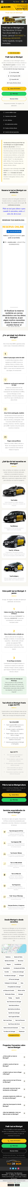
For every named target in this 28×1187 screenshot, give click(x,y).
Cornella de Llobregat (10, 975)
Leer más (11, 1185)
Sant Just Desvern (20, 1020)
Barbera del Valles (9, 960)
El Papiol (21, 975)
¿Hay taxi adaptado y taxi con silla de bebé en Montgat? (12, 1113)
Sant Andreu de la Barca (14, 1009)
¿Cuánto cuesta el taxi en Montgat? (10, 1065)
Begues (9, 964)
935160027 (19, 36)
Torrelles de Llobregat (9, 1031)
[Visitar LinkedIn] (16, 1169)
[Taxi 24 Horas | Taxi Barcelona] (7, 7)
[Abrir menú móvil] (2, 1)
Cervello (6, 971)
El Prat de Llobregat (14, 979)
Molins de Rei (21, 990)
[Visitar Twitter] (13, 1169)
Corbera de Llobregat (18, 971)
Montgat (20, 994)
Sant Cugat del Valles (14, 1016)
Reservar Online (14, 98)
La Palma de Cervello (8, 990)
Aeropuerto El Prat (14, 1035)
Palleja (10, 998)
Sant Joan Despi (7, 1020)
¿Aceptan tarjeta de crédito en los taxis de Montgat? (12, 1097)
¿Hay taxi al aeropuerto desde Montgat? (12, 1105)
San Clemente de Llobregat (14, 1001)
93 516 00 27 (22, 9)
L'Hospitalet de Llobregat (14, 986)
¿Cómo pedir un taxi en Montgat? (10, 1057)
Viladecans (22, 1031)
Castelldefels (6, 968)
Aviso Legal (18, 1176)
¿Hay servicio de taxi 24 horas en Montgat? (12, 1081)
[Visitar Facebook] (10, 1169)
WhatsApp (15, 93)
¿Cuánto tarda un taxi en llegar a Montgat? (12, 1073)
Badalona (8, 957)
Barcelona (20, 960)
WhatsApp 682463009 (11, 38)
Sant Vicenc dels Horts (14, 1024)
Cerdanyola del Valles (19, 968)
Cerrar (17, 1185)
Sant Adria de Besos (14, 1005)
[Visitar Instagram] (18, 1169)
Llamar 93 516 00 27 (15, 88)
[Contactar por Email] (22, 2)
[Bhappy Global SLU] (14, 1164)
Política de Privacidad (8, 1176)
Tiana (23, 1027)
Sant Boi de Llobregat (14, 1012)
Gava (22, 983)
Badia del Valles (18, 957)
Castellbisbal (17, 964)
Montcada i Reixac (10, 994)
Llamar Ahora (15, 794)
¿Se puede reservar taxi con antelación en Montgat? (11, 1089)
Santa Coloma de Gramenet (11, 1027)
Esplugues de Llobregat (11, 983)
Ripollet (18, 998)
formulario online (13, 622)
